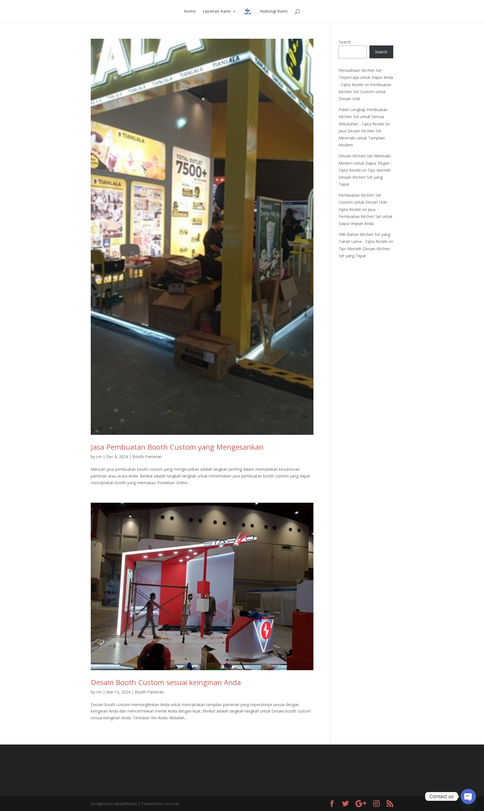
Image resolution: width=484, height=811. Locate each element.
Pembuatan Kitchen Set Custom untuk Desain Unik (365, 91)
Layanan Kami (217, 11)
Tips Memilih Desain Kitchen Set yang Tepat (365, 177)
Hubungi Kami (274, 11)
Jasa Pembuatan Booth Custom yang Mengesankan (177, 447)
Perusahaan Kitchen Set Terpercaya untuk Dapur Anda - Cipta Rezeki (366, 77)
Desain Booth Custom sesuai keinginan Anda (166, 682)
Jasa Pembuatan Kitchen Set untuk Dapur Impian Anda (365, 216)
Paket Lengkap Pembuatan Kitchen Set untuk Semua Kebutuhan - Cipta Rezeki (363, 116)
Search (345, 42)
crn (99, 456)
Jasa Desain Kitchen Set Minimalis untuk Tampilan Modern (362, 138)
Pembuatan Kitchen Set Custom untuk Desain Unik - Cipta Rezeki (364, 202)
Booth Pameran (147, 456)
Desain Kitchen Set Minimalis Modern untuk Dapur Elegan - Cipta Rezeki (365, 163)
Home (190, 11)
